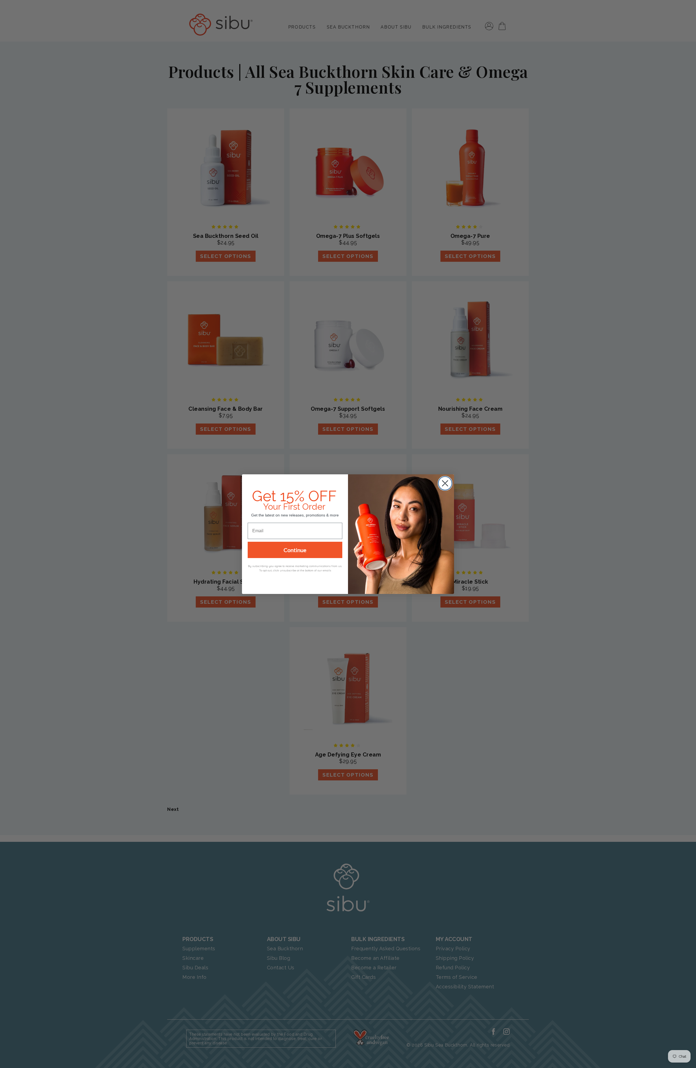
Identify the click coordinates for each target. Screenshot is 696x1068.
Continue (295, 550)
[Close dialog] (445, 483)
